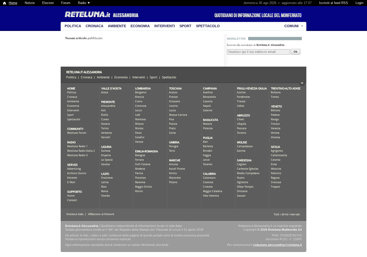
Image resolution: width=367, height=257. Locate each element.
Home (13, 3)
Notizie (30, 3)
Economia (140, 26)
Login (359, 3)
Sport (185, 26)
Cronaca (94, 26)
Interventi (164, 26)
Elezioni (48, 3)
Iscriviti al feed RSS (333, 3)
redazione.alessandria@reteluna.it (277, 245)
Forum (65, 3)
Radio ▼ (84, 3)
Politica (73, 26)
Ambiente (117, 26)
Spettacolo (208, 26)
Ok (295, 51)
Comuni (291, 26)
